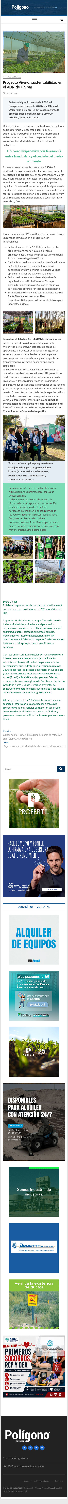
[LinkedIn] (42, 1447)
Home (25, 1481)
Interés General (12, 77)
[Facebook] (24, 1447)
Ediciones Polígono (41, 1481)
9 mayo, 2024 (11, 93)
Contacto (59, 1481)
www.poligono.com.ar (32, 1466)
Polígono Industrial (13, 1487)
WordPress (54, 1488)
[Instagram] (30, 1447)
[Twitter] (36, 1447)
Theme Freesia (41, 1488)
